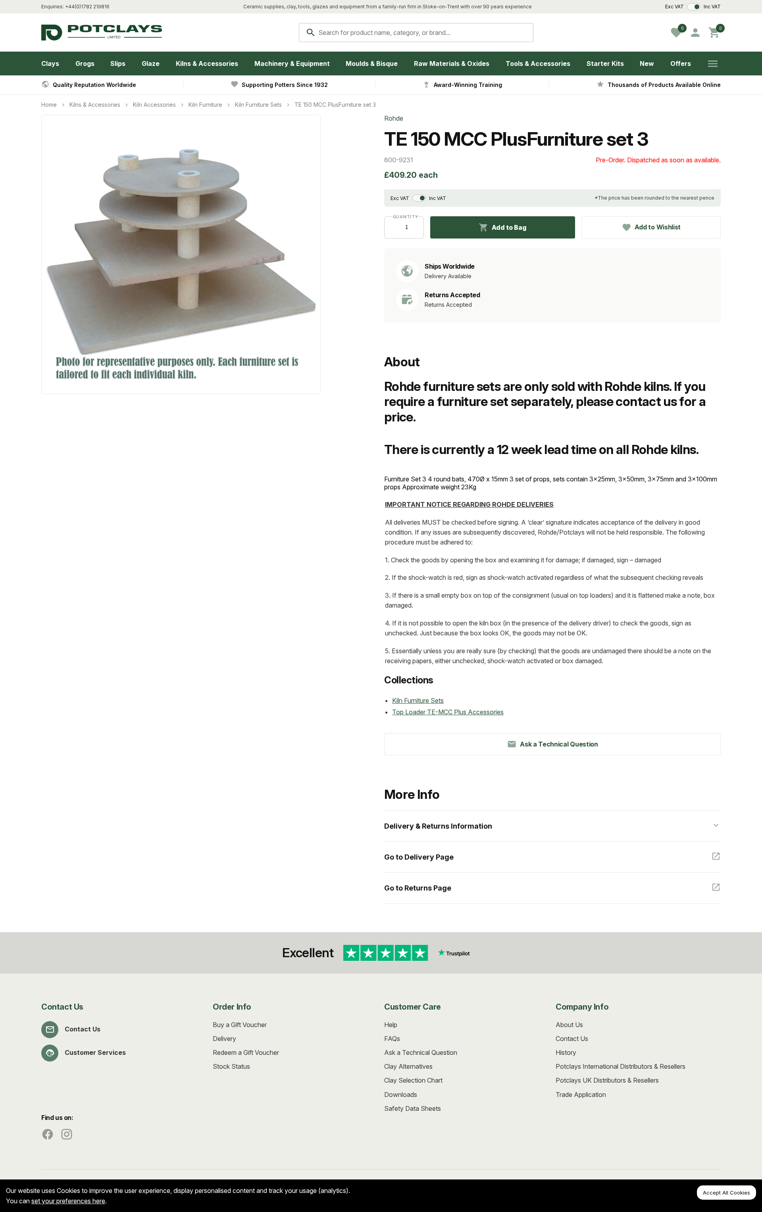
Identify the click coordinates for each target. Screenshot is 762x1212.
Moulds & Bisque (372, 63)
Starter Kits (605, 63)
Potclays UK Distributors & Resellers (607, 1080)
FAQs (392, 1039)
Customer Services (95, 1052)
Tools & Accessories (538, 63)
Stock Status (231, 1066)
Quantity (404, 216)
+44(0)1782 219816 (87, 7)
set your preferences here (68, 1201)
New (647, 63)
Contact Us (82, 1029)
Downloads (400, 1094)
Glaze (151, 63)
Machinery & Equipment (292, 63)
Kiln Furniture (205, 104)
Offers (680, 63)
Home (49, 104)
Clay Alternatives (408, 1066)
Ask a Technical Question (420, 1052)
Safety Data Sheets (412, 1108)
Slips (117, 63)
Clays (50, 63)
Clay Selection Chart (413, 1080)
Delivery (224, 1039)
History (566, 1052)
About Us (569, 1025)
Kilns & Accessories (207, 63)
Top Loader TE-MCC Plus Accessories (448, 712)
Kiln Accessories (154, 104)
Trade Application (581, 1094)
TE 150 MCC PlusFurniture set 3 (335, 104)
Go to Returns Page (417, 888)
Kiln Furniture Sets (258, 104)
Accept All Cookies (726, 1192)
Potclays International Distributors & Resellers (620, 1066)
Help (390, 1025)
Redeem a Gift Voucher (246, 1052)
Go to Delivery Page (419, 857)
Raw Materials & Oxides (451, 63)
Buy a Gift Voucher (240, 1025)
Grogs (84, 63)
